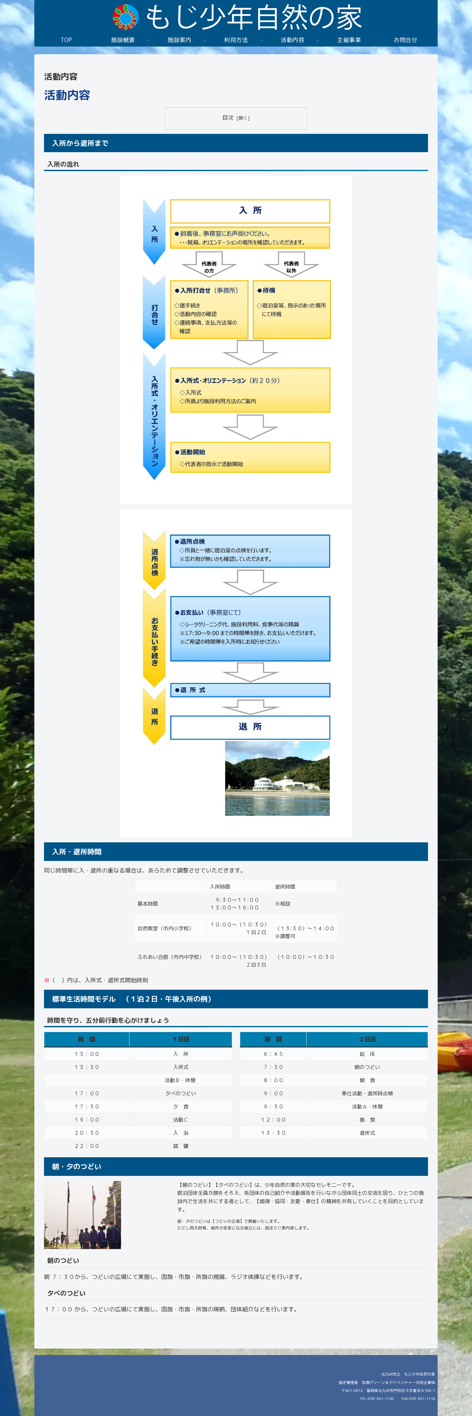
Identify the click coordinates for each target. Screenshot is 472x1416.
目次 (228, 118)
